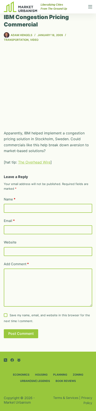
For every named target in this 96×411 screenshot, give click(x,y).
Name (9, 199)
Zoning (78, 374)
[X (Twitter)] (5, 360)
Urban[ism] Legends (35, 381)
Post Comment (21, 333)
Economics (21, 374)
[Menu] (90, 7)
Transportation (16, 39)
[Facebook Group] (19, 360)
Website (10, 242)
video (34, 39)
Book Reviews (66, 381)
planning (60, 374)
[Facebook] (12, 360)
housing (41, 374)
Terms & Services (65, 398)
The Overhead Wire (34, 162)
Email (9, 221)
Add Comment (16, 264)
